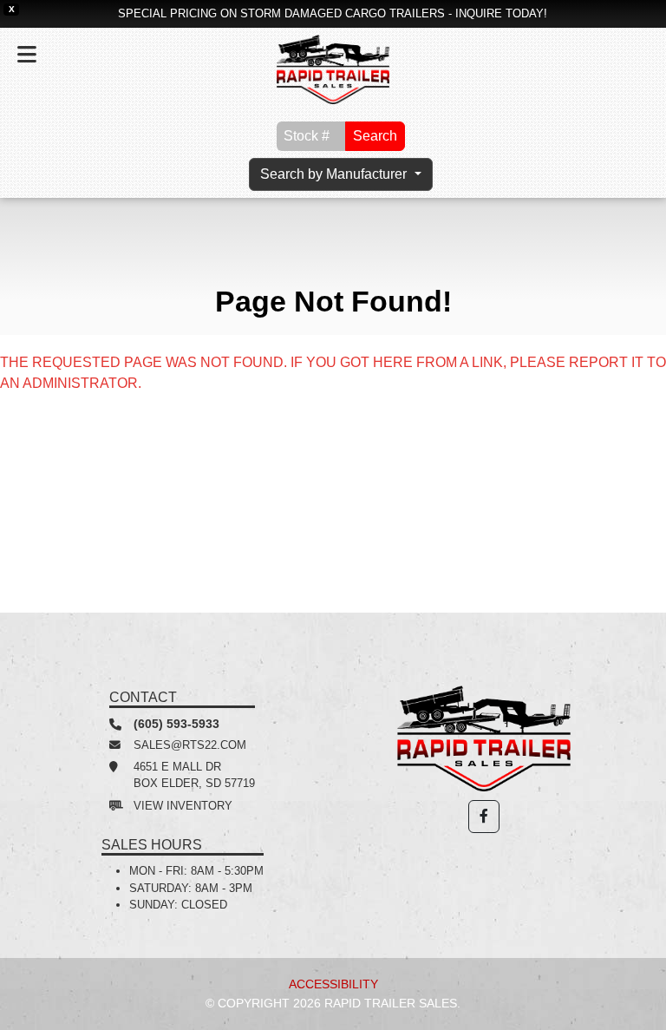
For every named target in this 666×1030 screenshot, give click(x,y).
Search (375, 135)
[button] (484, 816)
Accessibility (333, 984)
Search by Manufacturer (335, 174)
